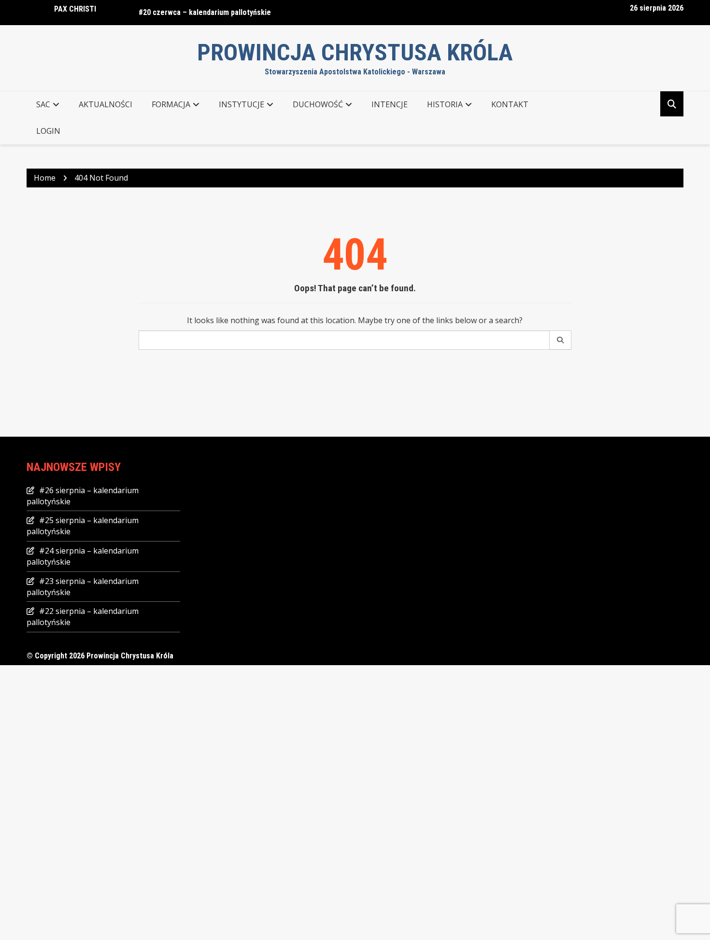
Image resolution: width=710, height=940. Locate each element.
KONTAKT (509, 104)
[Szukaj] (560, 340)
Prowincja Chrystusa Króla (355, 52)
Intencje (389, 104)
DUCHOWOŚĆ (318, 104)
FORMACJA (171, 104)
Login (48, 131)
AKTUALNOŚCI (105, 104)
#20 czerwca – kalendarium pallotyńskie (205, 12)
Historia (445, 104)
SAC (43, 104)
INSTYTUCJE (241, 104)
